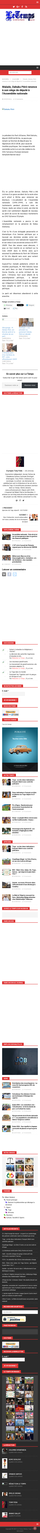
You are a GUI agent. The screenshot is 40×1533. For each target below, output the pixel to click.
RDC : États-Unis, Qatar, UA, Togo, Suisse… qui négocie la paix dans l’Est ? (24, 872)
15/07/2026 (17, 1122)
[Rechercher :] (20, 72)
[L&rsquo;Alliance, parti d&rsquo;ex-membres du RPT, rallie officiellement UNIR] (9, 347)
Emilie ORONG (15, 1493)
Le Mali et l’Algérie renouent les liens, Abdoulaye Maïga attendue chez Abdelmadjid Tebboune (23, 897)
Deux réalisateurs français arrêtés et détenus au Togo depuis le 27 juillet (24, 794)
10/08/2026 (17, 822)
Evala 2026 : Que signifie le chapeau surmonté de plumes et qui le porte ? (24, 1128)
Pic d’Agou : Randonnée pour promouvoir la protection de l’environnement (22, 807)
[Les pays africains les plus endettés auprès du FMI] (19, 1422)
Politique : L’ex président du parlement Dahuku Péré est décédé (25, 330)
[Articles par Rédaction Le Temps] (4, 1486)
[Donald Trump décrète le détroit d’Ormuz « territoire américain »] (29, 1429)
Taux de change (7, 724)
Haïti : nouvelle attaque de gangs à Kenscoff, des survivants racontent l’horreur (17, 1255)
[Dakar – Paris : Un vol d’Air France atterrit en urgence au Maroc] (10, 1429)
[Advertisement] (20, 44)
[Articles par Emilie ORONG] (4, 1495)
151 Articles (29, 471)
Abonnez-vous (29, 385)
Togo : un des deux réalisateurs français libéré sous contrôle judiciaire (23, 782)
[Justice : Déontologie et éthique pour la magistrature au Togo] (10, 1161)
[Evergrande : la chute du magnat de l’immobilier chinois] (19, 1429)
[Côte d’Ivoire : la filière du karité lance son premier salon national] (10, 1408)
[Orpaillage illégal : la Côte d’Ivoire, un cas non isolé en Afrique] (6, 861)
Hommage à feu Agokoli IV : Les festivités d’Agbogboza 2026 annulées (23, 830)
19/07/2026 (17, 1111)
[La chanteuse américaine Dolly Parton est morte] (10, 1387)
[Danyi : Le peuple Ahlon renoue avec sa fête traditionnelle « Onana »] (6, 820)
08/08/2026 (17, 835)
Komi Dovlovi (15, 1459)
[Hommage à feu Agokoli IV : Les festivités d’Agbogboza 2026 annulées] (6, 831)
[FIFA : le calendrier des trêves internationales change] (29, 1387)
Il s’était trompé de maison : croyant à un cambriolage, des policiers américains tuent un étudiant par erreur (19, 1234)
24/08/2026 (17, 876)
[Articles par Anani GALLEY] (4, 1516)
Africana (7, 842)
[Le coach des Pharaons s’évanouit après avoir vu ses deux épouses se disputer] (29, 1436)
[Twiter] (14, 7)
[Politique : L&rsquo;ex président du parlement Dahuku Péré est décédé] (26, 322)
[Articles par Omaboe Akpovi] (4, 1477)
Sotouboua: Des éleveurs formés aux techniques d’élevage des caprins (24, 1096)
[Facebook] (22, 7)
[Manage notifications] (35, 1528)
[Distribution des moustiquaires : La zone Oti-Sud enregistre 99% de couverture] (6, 1085)
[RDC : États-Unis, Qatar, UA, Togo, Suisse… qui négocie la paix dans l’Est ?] (6, 872)
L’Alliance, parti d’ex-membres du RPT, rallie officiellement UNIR (9, 355)
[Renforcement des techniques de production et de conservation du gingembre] (29, 1168)
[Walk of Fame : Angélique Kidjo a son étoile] (19, 1408)
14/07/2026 (17, 1133)
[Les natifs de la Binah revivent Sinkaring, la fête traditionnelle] (19, 1182)
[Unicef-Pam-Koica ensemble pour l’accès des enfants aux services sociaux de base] (10, 1168)
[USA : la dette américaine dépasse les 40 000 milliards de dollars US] (29, 1422)
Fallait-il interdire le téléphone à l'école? (20, 650)
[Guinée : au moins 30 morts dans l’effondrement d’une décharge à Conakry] (6, 885)
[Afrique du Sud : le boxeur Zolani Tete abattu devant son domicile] (10, 1401)
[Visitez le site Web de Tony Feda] (16, 500)
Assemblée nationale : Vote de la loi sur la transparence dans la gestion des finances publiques (24, 536)
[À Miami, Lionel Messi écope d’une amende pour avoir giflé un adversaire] (29, 1408)
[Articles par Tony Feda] (4, 1507)
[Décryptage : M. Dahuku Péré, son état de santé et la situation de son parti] (9, 322)
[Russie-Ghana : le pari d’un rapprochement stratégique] (19, 1436)
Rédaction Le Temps (18, 658)
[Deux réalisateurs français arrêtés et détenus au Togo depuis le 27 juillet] (6, 795)
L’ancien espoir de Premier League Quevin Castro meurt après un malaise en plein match (19, 1294)
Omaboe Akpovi (15, 1474)
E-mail (5, 691)
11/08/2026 (17, 811)
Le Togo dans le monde (17, 672)
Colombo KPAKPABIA (17, 1450)
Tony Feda (13, 1502)
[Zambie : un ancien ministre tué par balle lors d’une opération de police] (10, 1422)
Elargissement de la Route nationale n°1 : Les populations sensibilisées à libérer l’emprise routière (25, 1117)
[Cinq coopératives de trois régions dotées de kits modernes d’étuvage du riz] (29, 1175)
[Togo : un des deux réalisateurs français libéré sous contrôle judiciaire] (6, 782)
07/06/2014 (17, 541)
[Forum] (26, 7)
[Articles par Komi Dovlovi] (4, 1467)
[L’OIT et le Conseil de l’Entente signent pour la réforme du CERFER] (6, 547)
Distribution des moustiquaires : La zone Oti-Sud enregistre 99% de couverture (24, 1085)
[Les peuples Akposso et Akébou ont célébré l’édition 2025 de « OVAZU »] (29, 1161)
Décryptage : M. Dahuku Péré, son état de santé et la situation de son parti (8, 331)
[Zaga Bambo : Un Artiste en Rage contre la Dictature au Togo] (10, 1182)
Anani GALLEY (14, 1513)
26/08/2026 (17, 786)
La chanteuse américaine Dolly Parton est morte (17, 1250)
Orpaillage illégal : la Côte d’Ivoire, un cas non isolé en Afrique (19, 1246)
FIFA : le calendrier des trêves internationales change (19, 1259)
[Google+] (18, 7)
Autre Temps (9, 775)
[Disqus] (20, 607)
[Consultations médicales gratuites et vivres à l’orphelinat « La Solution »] (19, 1161)
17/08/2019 (7, 564)
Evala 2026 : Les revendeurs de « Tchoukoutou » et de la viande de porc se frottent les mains (23, 1107)
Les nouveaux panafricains (18, 661)
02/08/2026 (17, 1089)
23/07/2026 (17, 1100)
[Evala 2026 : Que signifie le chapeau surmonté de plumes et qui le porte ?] (6, 1128)
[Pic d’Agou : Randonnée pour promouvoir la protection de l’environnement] (6, 807)
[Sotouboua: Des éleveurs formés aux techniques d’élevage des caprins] (6, 1096)
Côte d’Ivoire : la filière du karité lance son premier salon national (20, 1300)
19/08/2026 (17, 799)
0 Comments (19, 99)
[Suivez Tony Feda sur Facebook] (19, 500)
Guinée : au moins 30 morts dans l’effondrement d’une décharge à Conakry (23, 884)
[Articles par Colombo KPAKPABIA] (4, 1453)
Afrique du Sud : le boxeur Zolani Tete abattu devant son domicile (19, 1281)
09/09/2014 (8, 99)
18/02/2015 (17, 550)
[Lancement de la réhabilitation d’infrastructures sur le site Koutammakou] (19, 1175)
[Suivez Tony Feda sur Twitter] (22, 500)
